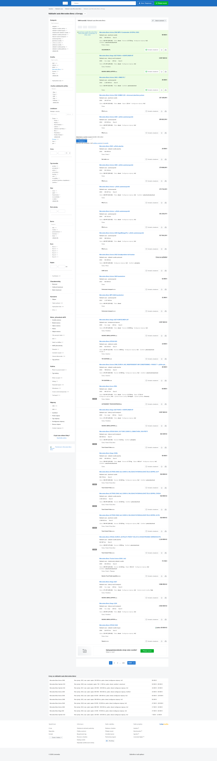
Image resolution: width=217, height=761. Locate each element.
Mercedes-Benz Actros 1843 (57, 691)
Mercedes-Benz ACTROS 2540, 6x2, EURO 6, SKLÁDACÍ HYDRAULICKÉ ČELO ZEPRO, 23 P (129, 471)
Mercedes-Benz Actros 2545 (57, 695)
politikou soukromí (98, 143)
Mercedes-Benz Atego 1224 (108, 603)
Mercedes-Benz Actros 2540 (57, 703)
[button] (161, 49)
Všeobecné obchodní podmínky (85, 728)
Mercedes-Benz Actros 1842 (57, 707)
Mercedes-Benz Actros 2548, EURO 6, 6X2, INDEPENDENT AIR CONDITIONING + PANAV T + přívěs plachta (133, 364)
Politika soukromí (81, 731)
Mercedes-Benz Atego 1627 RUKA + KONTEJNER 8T (116, 55)
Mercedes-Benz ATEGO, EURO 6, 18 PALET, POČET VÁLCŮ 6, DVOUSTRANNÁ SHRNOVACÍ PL (130, 537)
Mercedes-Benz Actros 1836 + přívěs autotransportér (116, 165)
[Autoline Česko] (55, 3)
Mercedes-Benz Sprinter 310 (57, 714)
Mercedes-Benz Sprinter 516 (57, 688)
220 (123, 663)
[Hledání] (73, 3)
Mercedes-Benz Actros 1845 (57, 680)
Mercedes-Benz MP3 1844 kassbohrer (111, 295)
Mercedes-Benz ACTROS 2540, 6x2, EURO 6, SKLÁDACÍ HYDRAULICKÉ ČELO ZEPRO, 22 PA (129, 515)
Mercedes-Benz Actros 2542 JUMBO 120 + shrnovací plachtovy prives (121, 95)
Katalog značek (81, 739)
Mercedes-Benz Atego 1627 (108, 582)
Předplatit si (81, 141)
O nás (50, 728)
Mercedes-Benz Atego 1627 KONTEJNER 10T (114, 319)
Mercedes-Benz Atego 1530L (108, 453)
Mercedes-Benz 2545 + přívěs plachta (111, 146)
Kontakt (51, 734)
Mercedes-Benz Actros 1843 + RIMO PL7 (112, 77)
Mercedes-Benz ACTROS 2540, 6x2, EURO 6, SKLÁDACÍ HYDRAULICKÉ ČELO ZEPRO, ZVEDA (130, 493)
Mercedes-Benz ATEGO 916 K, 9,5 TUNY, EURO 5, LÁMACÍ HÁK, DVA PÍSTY (123, 431)
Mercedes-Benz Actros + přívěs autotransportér (114, 186)
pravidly (106, 143)
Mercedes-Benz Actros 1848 (57, 699)
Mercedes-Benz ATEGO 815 (108, 341)
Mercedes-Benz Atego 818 (57, 711)
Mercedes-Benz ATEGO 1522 (108, 625)
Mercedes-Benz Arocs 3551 (108, 386)
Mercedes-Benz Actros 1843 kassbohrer (112, 276)
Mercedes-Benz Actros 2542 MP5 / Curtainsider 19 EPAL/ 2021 (119, 32)
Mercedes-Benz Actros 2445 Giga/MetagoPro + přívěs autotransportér (121, 233)
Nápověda (51, 731)
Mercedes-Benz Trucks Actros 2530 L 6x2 (112, 558)
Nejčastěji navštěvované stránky (85, 742)
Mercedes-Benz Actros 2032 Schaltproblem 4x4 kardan (117, 254)
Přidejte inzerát (147, 651)
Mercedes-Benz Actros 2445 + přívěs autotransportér (116, 117)
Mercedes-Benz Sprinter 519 (57, 684)
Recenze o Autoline (82, 737)
